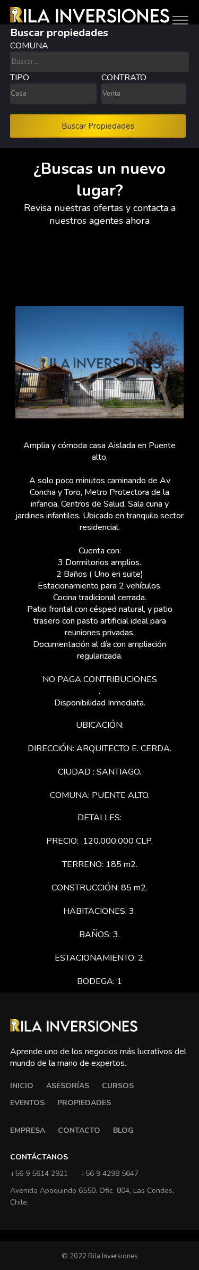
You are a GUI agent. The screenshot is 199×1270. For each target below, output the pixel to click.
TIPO (19, 77)
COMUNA (29, 46)
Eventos (27, 1103)
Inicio (21, 1086)
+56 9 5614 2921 (39, 1173)
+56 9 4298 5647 (110, 1173)
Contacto (79, 1130)
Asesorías (67, 1086)
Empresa (27, 1130)
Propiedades (84, 1103)
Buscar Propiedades (98, 126)
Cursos (118, 1086)
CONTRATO (123, 77)
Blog (123, 1130)
